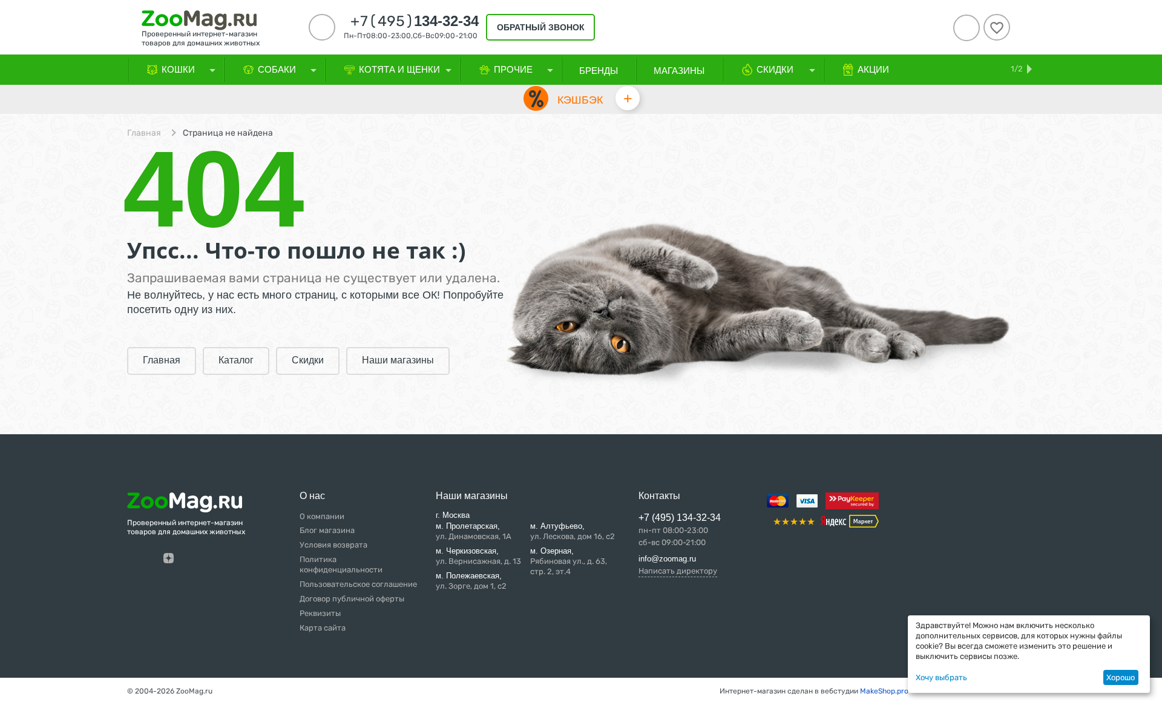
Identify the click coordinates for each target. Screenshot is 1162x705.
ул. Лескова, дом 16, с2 (572, 531)
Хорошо (1120, 677)
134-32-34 (414, 21)
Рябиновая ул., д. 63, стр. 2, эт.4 (568, 561)
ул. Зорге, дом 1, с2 (471, 581)
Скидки (308, 360)
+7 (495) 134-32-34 (679, 517)
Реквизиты (320, 613)
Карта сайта (323, 627)
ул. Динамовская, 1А (473, 531)
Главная (144, 133)
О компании (322, 516)
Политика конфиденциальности (341, 564)
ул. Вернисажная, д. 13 (478, 556)
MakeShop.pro (884, 691)
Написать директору (677, 570)
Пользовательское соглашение (358, 584)
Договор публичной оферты (352, 598)
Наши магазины (398, 360)
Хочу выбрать (941, 677)
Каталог (236, 360)
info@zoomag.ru (667, 558)
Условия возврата (333, 544)
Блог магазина (327, 530)
